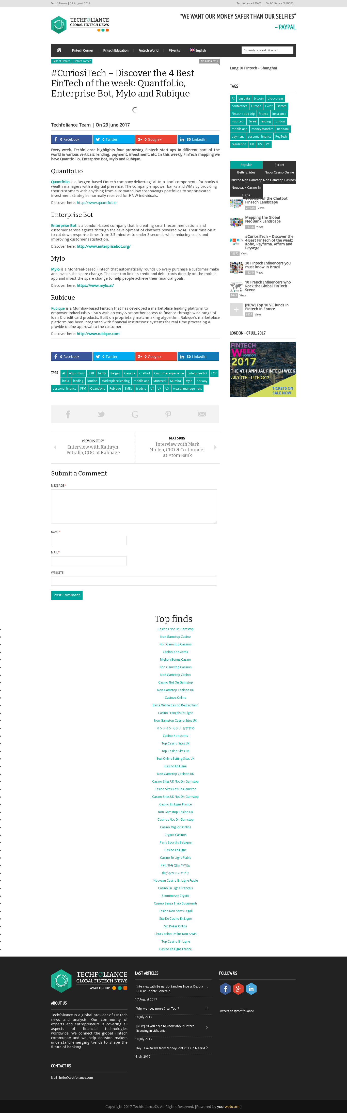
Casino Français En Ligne (175, 713)
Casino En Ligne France (175, 804)
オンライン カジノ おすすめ (175, 728)
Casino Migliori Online (175, 827)
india (65, 381)
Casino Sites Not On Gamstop (175, 789)
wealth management (187, 388)
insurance (279, 114)
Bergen (115, 373)
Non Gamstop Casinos (279, 180)
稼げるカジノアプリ (175, 873)
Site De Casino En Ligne (175, 918)
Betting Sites (246, 172)
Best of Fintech (61, 61)
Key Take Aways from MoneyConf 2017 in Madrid (170, 1048)
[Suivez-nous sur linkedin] (251, 994)
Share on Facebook (68, 414)
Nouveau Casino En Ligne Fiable (175, 880)
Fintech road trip (243, 114)
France (263, 114)
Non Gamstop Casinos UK (175, 690)
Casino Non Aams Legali (176, 911)
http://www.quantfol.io (97, 202)
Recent (279, 165)
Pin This (168, 414)
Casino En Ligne (175, 766)
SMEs (128, 388)
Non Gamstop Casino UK (175, 812)
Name (56, 532)
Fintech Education (116, 50)
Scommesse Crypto (175, 896)
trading (141, 388)
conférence (239, 106)
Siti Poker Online (175, 926)
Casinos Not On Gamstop (175, 629)
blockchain (275, 98)
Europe (256, 106)
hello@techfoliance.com (76, 1077)
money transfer (262, 129)
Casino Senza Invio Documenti (175, 903)
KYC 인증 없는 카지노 (175, 865)
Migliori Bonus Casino (175, 659)
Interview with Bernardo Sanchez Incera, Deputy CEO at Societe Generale (169, 989)
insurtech (238, 121)
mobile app (141, 381)
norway (202, 381)
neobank (283, 129)
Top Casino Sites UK (175, 743)
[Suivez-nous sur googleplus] (238, 994)
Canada (129, 373)
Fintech (282, 106)
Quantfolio (97, 388)
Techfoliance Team (71, 125)
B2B (91, 373)
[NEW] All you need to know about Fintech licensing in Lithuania (165, 1028)
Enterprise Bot (197, 373)
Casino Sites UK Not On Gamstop (175, 781)
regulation (239, 144)
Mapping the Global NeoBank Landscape (263, 219)
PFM (83, 388)
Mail (55, 552)
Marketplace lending (116, 381)
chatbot (144, 373)
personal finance (64, 388)
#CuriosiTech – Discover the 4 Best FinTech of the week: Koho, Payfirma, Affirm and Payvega (269, 242)
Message (58, 485)
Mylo (189, 381)
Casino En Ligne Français (175, 888)
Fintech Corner (82, 50)
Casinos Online (175, 697)
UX (167, 388)
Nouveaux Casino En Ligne (246, 191)
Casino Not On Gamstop (175, 682)
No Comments (209, 61)
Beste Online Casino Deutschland (175, 705)
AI (63, 373)
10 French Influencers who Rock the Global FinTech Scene (268, 286)
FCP (214, 373)
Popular (246, 165)
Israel (253, 121)
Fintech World (149, 50)
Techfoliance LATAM (249, 3)
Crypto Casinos (175, 835)
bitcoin (259, 98)
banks (102, 373)
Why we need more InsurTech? (157, 1008)
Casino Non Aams (175, 652)
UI (151, 388)
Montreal (159, 381)
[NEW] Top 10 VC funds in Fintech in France (267, 307)
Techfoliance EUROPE (279, 3)
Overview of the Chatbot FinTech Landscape (266, 200)
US (260, 144)
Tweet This (101, 414)
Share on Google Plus (135, 414)
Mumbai (176, 381)
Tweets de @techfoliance (236, 1011)
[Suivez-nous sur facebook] (225, 994)
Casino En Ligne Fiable (175, 858)
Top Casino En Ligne (175, 941)
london (92, 381)
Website (57, 573)
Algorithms (77, 373)
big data (244, 98)
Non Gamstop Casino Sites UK (175, 720)
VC (268, 144)
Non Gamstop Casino (175, 637)
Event (269, 106)
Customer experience (169, 373)
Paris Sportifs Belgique (175, 842)
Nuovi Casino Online (279, 172)
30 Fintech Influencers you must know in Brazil (268, 265)
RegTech (281, 136)
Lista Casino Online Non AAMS (175, 934)
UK (159, 388)
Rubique (58, 308)
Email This (202, 414)
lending (78, 381)
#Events (174, 50)
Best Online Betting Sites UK (175, 758)
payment (238, 136)
